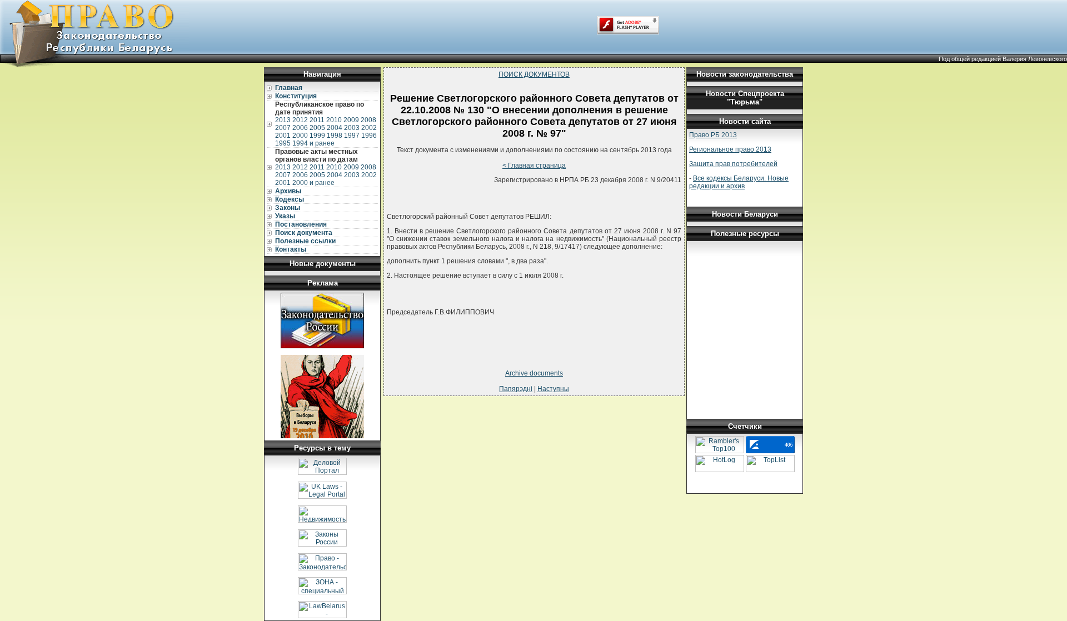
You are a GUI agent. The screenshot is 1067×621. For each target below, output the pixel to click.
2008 (368, 120)
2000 (300, 135)
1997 (352, 135)
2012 (300, 120)
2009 (351, 120)
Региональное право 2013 (730, 149)
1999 (317, 135)
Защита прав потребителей (733, 164)
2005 (317, 128)
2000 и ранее (313, 183)
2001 (283, 135)
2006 (300, 128)
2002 (369, 128)
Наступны (553, 389)
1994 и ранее (313, 143)
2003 (352, 128)
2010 (334, 120)
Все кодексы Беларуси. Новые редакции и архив (739, 182)
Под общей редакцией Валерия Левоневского (1003, 59)
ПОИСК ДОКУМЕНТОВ (534, 74)
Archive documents (534, 373)
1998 (334, 135)
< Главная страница (534, 165)
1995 (283, 143)
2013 (283, 120)
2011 (317, 120)
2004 (334, 128)
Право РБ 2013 (713, 135)
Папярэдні (515, 389)
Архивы (288, 191)
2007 (283, 128)
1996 (369, 135)
